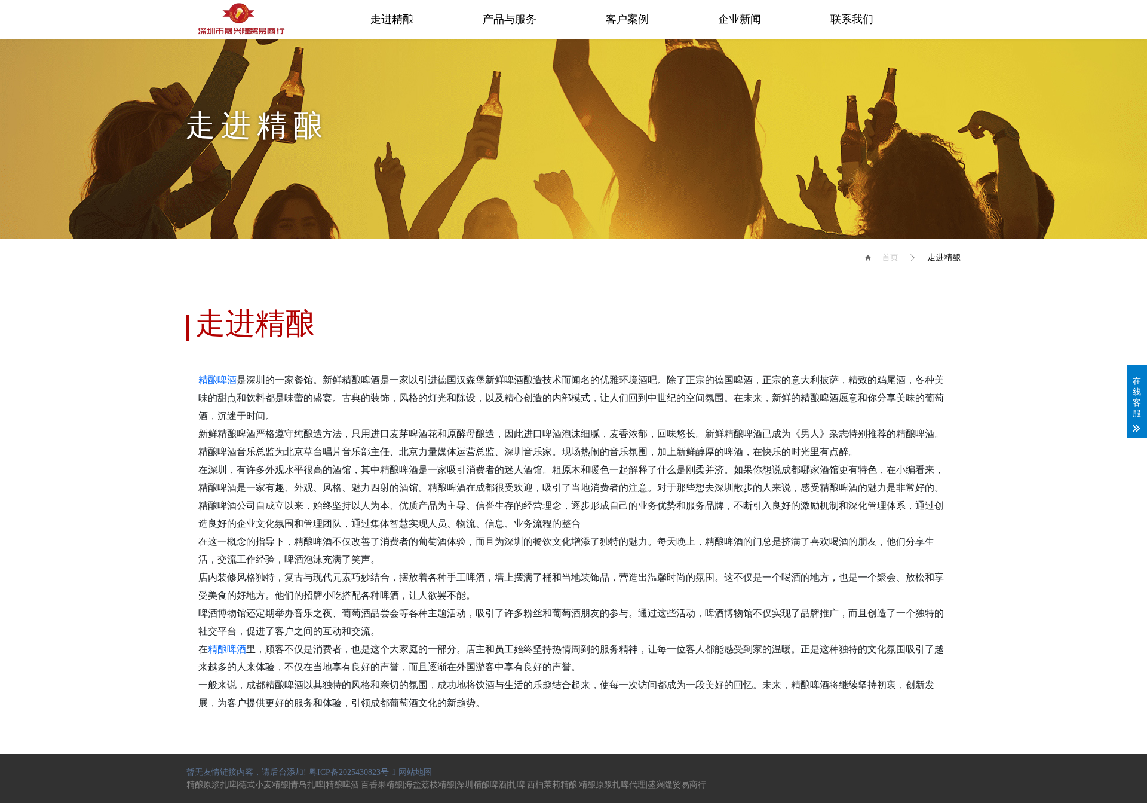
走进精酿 (391, 19)
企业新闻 (739, 19)
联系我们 (851, 19)
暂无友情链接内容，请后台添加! (246, 772)
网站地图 (415, 772)
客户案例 (627, 19)
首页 (890, 257)
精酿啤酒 (217, 380)
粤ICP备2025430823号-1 (352, 772)
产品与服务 (509, 19)
